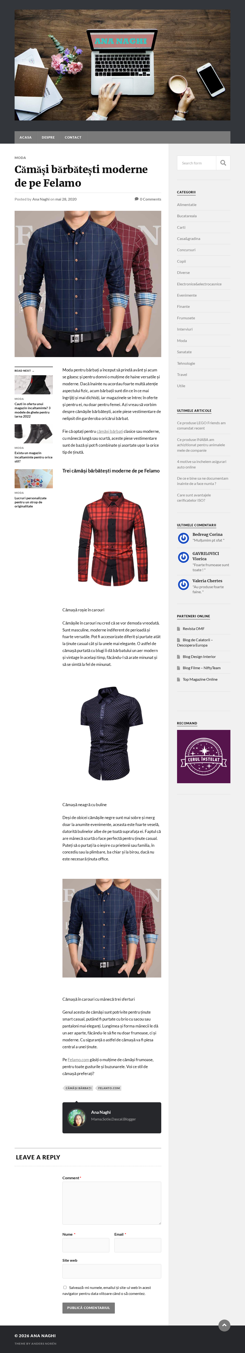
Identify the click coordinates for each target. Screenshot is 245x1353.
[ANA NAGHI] (122, 118)
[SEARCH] (223, 163)
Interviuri (185, 329)
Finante (183, 306)
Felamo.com (78, 1059)
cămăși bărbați (110, 431)
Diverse (183, 272)
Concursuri (186, 249)
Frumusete (186, 317)
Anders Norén (43, 1343)
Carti (181, 227)
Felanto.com (109, 1088)
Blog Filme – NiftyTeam (202, 667)
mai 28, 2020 (66, 199)
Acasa (26, 137)
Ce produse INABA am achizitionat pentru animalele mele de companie (201, 444)
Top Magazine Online (200, 679)
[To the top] (224, 1325)
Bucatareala (187, 215)
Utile (181, 385)
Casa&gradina (188, 238)
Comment (71, 1178)
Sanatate (184, 351)
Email (120, 1234)
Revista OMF (194, 628)
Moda (20, 158)
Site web (69, 1260)
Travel (182, 374)
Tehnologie (186, 363)
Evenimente (187, 295)
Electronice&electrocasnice (199, 284)
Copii (181, 261)
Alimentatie (186, 204)
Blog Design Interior (199, 656)
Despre (48, 137)
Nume (68, 1234)
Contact (73, 137)
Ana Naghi (41, 199)
